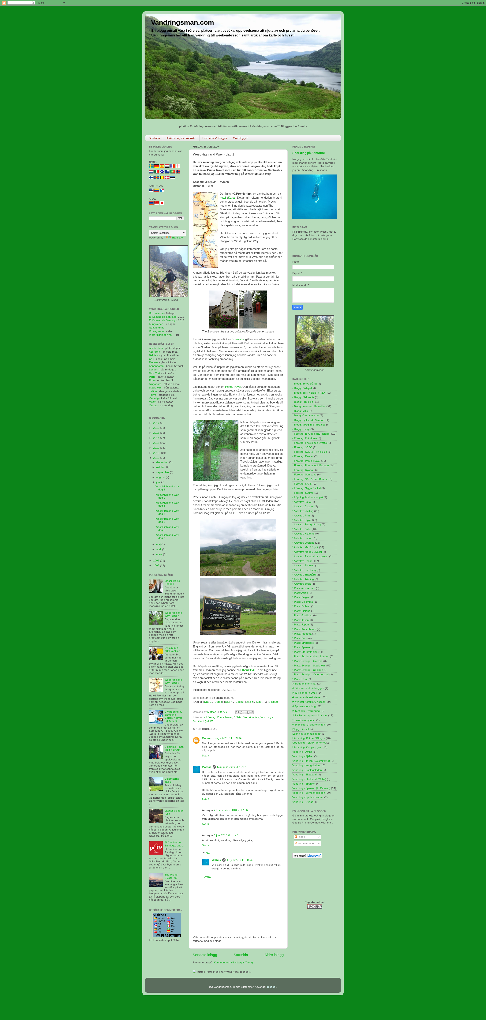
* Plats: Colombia (302, 601)
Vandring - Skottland (304, 774)
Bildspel (273, 701)
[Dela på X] (244, 712)
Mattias (206, 767)
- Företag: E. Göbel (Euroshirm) (311, 433)
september (163, 472)
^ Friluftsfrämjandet (304, 720)
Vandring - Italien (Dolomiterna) (311, 760)
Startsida (154, 138)
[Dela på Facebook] (248, 712)
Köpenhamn (156, 366)
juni (158, 482)
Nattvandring (156, 327)
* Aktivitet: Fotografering (306, 524)
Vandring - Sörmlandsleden (308, 792)
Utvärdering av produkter (181, 138)
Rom (152, 380)
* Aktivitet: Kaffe (301, 529)
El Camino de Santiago (163, 316)
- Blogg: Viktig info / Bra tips (308, 424)
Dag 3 (218, 701)
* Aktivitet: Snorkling (304, 570)
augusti (161, 477)
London (153, 369)
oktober (161, 467)
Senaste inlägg (205, 955)
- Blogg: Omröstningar (305, 415)
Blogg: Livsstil (300, 729)
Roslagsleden (157, 331)
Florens (154, 362)
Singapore (155, 384)
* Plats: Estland (301, 606)
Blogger (271, 986)
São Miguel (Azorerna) (171, 876)
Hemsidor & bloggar (214, 138)
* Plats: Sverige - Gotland (307, 661)
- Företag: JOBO (302, 447)
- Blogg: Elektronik (303, 397)
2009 (156, 560)
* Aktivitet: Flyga (301, 520)
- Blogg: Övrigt (301, 429)
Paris (152, 376)
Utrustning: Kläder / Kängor (308, 738)
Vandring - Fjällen (302, 756)
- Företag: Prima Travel (218, 717)
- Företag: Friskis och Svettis (309, 442)
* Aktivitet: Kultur (302, 538)
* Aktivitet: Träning (303, 579)
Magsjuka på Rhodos (172, 582)
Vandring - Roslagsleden (307, 770)
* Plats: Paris (300, 638)
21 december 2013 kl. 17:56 (231, 810)
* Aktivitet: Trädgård (304, 574)
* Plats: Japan (300, 624)
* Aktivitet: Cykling (302, 511)
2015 (156, 432)
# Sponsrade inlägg (304, 706)
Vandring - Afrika (302, 751)
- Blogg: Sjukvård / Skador (308, 420)
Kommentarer (305, 843)
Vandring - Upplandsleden (307, 797)
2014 (156, 438)
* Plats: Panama (302, 633)
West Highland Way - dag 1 (173, 681)
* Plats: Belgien (301, 597)
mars (159, 554)
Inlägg (301, 836)
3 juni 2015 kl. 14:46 (226, 835)
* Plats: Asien (300, 592)
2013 (156, 442)
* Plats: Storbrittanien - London (310, 656)
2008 (156, 565)
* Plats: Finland (301, 610)
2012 (156, 447)
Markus (206, 738)
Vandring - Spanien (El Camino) (311, 788)
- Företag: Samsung (304, 474)
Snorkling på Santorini (308, 153)
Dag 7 (260, 701)
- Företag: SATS (302, 483)
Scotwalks (238, 339)
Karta (231, 197)
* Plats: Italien (300, 620)
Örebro (153, 405)
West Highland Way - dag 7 (173, 614)
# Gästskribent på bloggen (308, 688)
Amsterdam (156, 348)
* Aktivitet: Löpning (303, 542)
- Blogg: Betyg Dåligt (304, 383)
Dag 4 (228, 701)
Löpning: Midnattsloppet (306, 733)
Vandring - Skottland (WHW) (309, 779)
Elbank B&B (248, 670)
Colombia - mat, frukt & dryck (174, 748)
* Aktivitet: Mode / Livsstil (307, 551)
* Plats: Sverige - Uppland (307, 670)
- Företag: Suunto (303, 492)
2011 (156, 453)
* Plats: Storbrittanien (246, 717)
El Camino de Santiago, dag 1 (174, 844)
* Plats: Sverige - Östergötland (310, 674)
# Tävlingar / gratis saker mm (309, 715)
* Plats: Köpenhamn (304, 629)
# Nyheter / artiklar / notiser (308, 701)
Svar (208, 853)
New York (154, 373)
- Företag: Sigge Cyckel (306, 488)
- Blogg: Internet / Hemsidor (309, 406)
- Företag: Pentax (302, 456)
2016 (156, 427)
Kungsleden (156, 324)
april (159, 549)
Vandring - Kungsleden (306, 765)
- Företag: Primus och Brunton (310, 465)
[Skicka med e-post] (237, 712)
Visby (152, 401)
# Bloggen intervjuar (304, 683)
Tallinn (153, 391)
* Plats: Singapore (303, 642)
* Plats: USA (299, 679)
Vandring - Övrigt (302, 802)
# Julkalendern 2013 (304, 692)
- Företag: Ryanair (303, 470)
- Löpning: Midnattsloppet (307, 497)
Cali (151, 359)
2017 (156, 423)
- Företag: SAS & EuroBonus (309, 479)
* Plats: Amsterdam (303, 588)
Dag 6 (249, 701)
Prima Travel (233, 386)
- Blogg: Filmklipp (302, 401)
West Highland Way (160, 334)
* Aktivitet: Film (301, 515)
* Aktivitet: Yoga (301, 583)
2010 (156, 457)
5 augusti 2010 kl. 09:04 (227, 738)
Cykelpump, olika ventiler (172, 649)
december (162, 462)
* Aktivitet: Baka (301, 502)
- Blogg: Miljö (300, 411)
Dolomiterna (156, 313)
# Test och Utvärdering (306, 711)
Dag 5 (239, 701)
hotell (223, 197)
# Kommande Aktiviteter (306, 697)
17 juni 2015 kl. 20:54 (239, 860)
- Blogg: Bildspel (302, 388)
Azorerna (154, 351)
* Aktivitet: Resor (302, 561)
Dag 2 (207, 701)
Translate (177, 237)
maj (158, 544)
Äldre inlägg (274, 955)
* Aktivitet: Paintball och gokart (310, 556)
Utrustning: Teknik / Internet (309, 742)
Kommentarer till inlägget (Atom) (233, 962)
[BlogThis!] (241, 712)
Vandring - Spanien (303, 783)
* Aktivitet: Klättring (303, 533)
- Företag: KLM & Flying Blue (309, 451)
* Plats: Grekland (302, 615)
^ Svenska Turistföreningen (308, 724)
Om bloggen (240, 138)
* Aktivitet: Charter (303, 506)
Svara (205, 755)
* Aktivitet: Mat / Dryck (305, 547)
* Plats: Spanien (301, 647)
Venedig (154, 398)
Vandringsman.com (182, 22)
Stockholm (155, 387)
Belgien (153, 355)
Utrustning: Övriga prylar (307, 747)
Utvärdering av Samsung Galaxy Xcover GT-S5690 (173, 716)
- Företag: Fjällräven (304, 438)
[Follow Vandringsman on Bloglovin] (307, 857)
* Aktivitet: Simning (303, 565)
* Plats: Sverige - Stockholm (309, 665)
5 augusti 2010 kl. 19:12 (231, 767)
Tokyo (152, 394)
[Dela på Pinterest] (252, 712)
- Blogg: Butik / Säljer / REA (308, 392)
